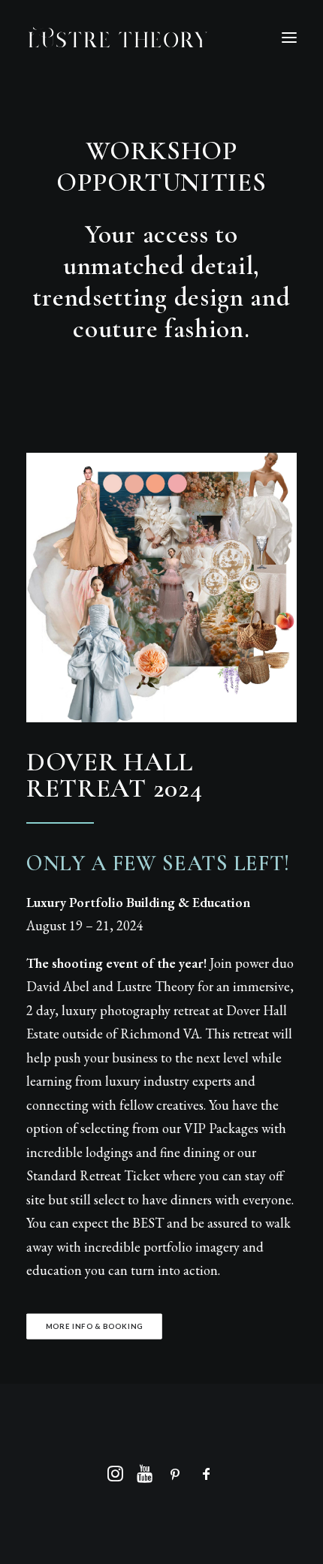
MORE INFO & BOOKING (94, 1325)
